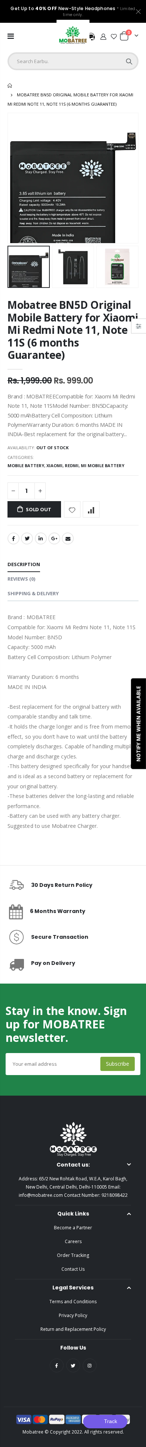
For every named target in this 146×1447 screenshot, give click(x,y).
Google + (54, 538)
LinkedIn (41, 538)
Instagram (90, 1365)
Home (10, 85)
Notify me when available (138, 723)
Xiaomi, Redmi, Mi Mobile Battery (85, 465)
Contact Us (73, 1269)
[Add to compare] (91, 509)
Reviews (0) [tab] (21, 578)
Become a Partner (73, 1227)
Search (129, 61)
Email (68, 538)
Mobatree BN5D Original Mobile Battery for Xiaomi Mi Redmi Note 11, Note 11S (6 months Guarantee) (72, 330)
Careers (73, 1241)
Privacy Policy (73, 1315)
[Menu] (10, 36)
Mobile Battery (25, 465)
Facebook (13, 538)
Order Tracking (73, 1255)
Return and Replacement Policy (73, 1329)
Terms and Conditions (73, 1301)
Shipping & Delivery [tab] (33, 593)
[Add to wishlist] (72, 509)
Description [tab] (23, 564)
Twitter (27, 538)
